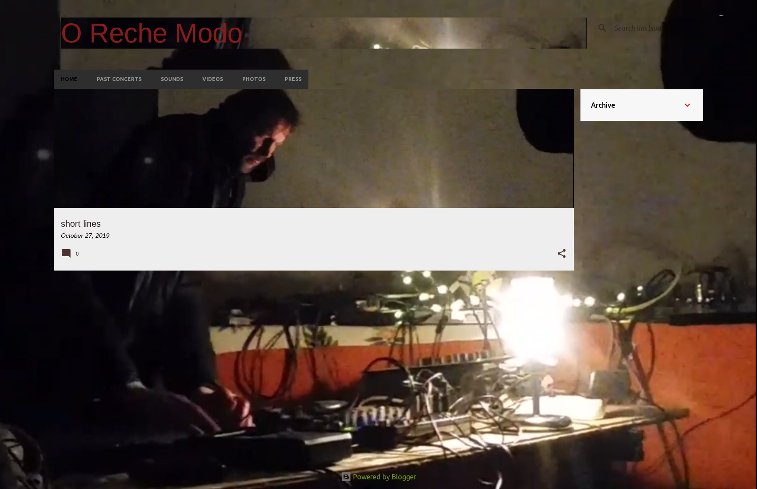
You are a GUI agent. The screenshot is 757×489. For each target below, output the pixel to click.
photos (253, 79)
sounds (172, 79)
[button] (561, 254)
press (293, 79)
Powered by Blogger (383, 477)
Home (69, 79)
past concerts (119, 79)
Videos (212, 79)
